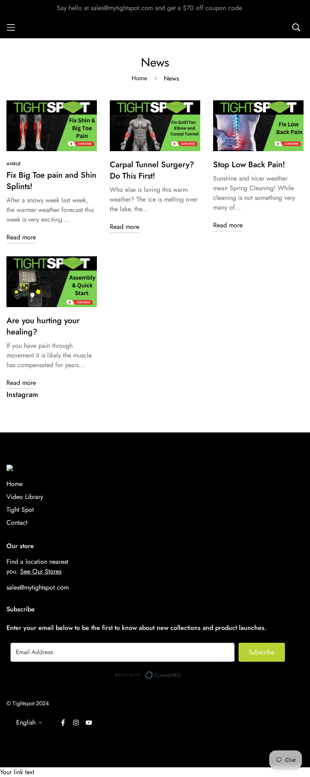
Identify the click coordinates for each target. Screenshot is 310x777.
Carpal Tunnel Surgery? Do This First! (152, 170)
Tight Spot (20, 509)
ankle (13, 163)
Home (139, 78)
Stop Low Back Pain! (249, 164)
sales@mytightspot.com (37, 587)
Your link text (17, 772)
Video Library (24, 496)
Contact (16, 522)
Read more (21, 237)
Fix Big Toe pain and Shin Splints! (51, 180)
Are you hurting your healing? (43, 326)
